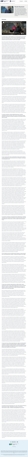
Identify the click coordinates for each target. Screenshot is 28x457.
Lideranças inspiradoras (5, 3)
